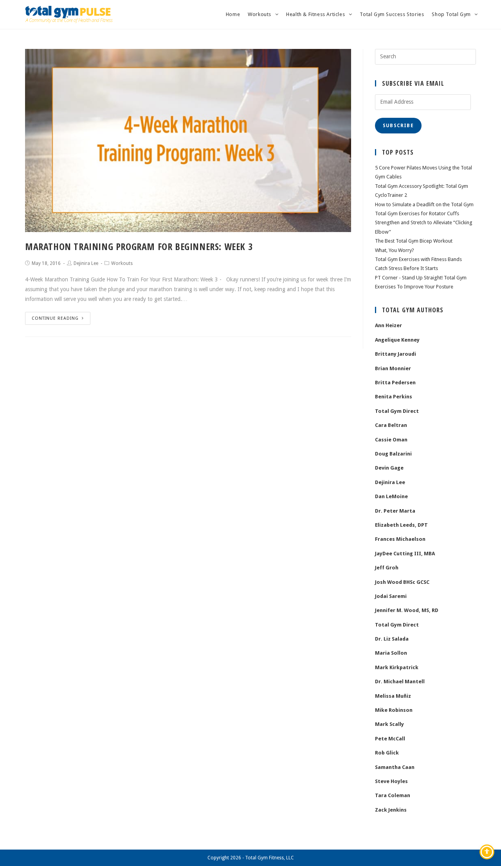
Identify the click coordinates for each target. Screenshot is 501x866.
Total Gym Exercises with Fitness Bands (418, 259)
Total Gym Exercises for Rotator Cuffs (417, 213)
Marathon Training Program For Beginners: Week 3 (138, 246)
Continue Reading (55, 318)
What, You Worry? (394, 250)
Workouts (122, 263)
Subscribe (398, 125)
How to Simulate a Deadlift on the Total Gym (424, 204)
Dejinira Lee (86, 263)
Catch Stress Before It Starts (406, 268)
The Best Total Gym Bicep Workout (413, 241)
